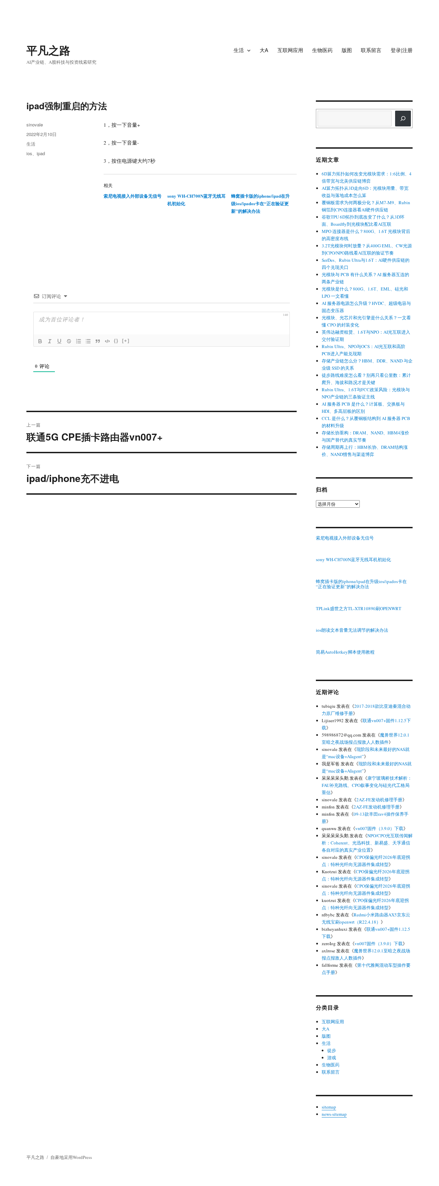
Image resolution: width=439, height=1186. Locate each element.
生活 (239, 49)
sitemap (329, 1107)
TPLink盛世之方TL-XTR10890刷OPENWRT (358, 608)
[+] (126, 340)
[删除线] (69, 341)
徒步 (331, 1050)
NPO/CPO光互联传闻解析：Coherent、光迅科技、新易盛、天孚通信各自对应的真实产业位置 (367, 842)
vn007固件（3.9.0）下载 (379, 828)
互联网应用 (290, 49)
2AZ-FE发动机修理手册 (379, 799)
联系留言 (371, 49)
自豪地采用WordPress (71, 1157)
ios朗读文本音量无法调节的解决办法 (352, 630)
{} (116, 340)
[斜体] (50, 341)
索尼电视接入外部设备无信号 (133, 196)
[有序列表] (78, 341)
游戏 (331, 1057)
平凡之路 (48, 50)
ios (29, 153)
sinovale (34, 124)
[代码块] (107, 341)
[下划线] (59, 341)
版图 (347, 49)
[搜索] (403, 118)
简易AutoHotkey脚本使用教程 (345, 652)
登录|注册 (402, 49)
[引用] (98, 341)
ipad (41, 153)
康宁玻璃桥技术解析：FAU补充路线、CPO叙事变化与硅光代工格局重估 (367, 785)
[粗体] (40, 341)
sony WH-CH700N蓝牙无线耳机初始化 (353, 560)
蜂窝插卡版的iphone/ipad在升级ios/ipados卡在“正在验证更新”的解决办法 (260, 203)
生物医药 (322, 49)
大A (264, 49)
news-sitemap (334, 1114)
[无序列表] (88, 341)
